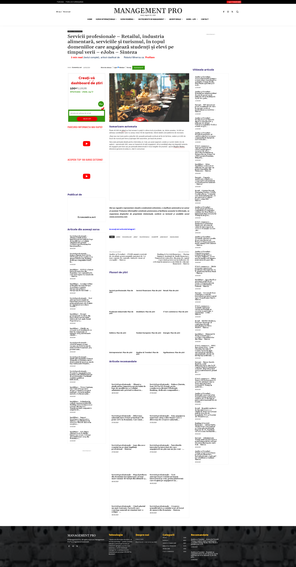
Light (115, 68)
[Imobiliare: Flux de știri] (149, 302)
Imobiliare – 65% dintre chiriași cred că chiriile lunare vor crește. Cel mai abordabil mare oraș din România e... (80, 435)
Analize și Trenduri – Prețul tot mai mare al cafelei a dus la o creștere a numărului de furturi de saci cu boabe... (205, 136)
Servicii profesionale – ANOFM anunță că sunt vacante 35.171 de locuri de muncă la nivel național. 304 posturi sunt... (81, 346)
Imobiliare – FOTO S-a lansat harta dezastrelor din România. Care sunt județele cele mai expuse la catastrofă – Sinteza (81, 273)
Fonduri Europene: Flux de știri (148, 333)
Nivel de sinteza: (106, 67)
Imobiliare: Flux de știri (145, 312)
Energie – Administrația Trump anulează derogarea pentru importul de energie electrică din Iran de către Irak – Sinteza (206, 441)
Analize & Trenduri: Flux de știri (147, 353)
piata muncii (164, 237)
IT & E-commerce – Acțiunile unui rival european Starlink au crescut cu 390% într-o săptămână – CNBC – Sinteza (204, 310)
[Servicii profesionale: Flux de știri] (122, 281)
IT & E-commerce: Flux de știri (175, 312)
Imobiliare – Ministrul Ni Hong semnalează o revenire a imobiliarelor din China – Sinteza (205, 336)
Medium (122, 68)
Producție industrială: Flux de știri (121, 312)
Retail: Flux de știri (171, 290)
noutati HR (154, 237)
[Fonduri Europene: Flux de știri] (149, 324)
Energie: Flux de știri (171, 333)
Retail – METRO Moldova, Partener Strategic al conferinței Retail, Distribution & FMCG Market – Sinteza (205, 324)
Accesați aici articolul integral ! (122, 229)
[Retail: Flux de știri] (176, 281)
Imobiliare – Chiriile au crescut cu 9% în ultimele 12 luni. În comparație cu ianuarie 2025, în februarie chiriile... (81, 332)
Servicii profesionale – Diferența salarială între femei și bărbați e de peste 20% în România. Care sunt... (128, 418)
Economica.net (77, 67)
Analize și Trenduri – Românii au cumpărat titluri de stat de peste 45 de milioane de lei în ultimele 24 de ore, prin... (205, 95)
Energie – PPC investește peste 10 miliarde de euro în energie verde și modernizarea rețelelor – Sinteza (205, 108)
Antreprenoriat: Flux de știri (120, 352)
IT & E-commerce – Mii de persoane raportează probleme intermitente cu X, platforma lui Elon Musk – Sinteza (205, 270)
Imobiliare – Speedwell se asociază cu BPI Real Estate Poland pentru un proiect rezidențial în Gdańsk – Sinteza (205, 283)
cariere (118, 237)
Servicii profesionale (75, 31)
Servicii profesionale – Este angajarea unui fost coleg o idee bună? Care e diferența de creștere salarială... (167, 418)
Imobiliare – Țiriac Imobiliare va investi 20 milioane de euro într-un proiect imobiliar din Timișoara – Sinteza (204, 167)
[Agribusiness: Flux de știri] (176, 343)
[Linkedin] (143, 243)
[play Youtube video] (87, 143)
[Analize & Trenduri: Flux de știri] (149, 343)
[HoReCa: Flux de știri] (122, 324)
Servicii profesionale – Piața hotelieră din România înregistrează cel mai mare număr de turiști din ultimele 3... (129, 477)
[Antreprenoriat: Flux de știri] (122, 343)
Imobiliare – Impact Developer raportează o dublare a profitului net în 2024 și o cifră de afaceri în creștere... (80, 421)
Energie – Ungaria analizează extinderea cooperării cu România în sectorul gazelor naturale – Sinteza (205, 181)
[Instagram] (228, 11)
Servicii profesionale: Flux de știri (121, 291)
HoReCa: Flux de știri (117, 333)
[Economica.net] (87, 207)
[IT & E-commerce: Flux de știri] (176, 302)
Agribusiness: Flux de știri (174, 352)
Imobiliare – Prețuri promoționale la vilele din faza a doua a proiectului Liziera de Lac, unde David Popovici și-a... (80, 317)
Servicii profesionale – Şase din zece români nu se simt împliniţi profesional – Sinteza (128, 447)
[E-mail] (176, 67)
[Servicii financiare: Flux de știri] (149, 281)
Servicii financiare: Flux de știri (148, 290)
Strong (129, 68)
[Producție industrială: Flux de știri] (122, 302)
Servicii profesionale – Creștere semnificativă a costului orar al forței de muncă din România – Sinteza (167, 508)
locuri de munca (144, 237)
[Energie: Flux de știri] (176, 324)
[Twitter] (232, 11)
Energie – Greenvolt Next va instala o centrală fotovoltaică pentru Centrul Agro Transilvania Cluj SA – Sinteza (206, 296)
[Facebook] (223, 11)
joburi (135, 237)
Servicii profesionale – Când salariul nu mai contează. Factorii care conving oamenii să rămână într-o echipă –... (128, 509)
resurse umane (174, 237)
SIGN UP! (87, 119)
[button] (237, 11)
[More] (148, 243)
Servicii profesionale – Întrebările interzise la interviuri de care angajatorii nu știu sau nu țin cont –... (167, 447)
